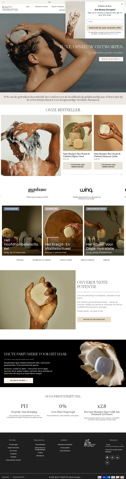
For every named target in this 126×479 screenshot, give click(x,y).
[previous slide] (3, 2)
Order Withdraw (65, 451)
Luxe (49, 2)
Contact (40, 452)
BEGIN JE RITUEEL (110, 59)
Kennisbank (40, 456)
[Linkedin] (117, 457)
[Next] (121, 174)
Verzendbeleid (40, 444)
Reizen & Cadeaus (58, 6)
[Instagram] (112, 457)
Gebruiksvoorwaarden (65, 444)
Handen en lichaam (41, 6)
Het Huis (62, 10)
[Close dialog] (122, 4)
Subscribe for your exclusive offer (105, 28)
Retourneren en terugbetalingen (40, 448)
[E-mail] (107, 463)
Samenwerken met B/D (13, 460)
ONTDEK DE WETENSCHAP (94, 319)
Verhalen (13, 457)
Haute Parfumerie (13, 448)
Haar (27, 6)
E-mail (108, 445)
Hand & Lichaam (66, 260)
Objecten (106, 260)
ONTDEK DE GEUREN (17, 380)
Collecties (13, 454)
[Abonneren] (121, 445)
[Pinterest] (107, 457)
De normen (13, 451)
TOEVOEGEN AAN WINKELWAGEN (77, 166)
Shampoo (20, 260)
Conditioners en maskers (41, 260)
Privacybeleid (65, 448)
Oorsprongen (13, 444)
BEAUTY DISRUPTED (61, 477)
